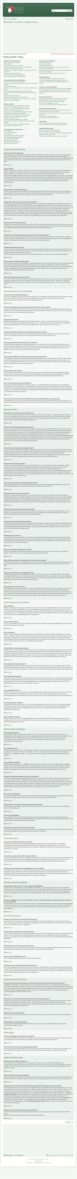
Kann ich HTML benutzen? (10, 132)
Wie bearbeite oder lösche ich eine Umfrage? (15, 113)
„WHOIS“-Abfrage (57, 1089)
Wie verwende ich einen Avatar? (11, 95)
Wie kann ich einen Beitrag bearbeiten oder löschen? (16, 107)
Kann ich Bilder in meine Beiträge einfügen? (14, 135)
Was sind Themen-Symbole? (11, 143)
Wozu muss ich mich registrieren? (12, 62)
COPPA (24, 205)
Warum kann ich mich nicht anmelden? (13, 68)
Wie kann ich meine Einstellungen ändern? (14, 81)
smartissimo (46, 1159)
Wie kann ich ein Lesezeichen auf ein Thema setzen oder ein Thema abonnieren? (55, 113)
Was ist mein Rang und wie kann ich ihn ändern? (15, 97)
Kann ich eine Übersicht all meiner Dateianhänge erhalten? (53, 124)
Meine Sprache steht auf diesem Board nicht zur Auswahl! (18, 91)
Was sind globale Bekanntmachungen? (13, 137)
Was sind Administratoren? (45, 62)
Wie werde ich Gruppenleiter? (46, 68)
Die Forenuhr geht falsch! (10, 86)
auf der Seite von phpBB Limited (37, 1066)
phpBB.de (26, 349)
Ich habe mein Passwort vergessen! (12, 73)
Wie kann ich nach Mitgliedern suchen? (48, 103)
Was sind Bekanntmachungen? (11, 138)
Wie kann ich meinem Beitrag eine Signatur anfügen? (16, 108)
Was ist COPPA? (8, 64)
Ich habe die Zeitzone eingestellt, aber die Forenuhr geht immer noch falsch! (20, 88)
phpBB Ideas (12, 1078)
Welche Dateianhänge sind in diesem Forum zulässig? (52, 123)
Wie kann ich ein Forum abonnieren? (48, 116)
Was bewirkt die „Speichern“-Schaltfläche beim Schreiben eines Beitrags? (19, 121)
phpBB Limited (15, 349)
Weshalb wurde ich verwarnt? (11, 118)
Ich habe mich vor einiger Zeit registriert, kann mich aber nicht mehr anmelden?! (20, 71)
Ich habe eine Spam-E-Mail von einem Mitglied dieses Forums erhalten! (54, 82)
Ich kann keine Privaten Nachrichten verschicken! (51, 78)
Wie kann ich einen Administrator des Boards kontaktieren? (53, 136)
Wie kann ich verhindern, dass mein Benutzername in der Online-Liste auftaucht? (21, 84)
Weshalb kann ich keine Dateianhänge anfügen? (15, 116)
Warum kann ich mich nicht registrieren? (13, 65)
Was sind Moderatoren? (45, 64)
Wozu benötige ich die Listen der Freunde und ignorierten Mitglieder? (55, 88)
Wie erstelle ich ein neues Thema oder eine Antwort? (16, 105)
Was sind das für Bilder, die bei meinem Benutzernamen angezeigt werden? (20, 93)
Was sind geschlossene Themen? (12, 141)
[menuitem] (15, 19)
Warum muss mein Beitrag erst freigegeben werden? (16, 124)
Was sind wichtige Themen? (11, 140)
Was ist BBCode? (8, 131)
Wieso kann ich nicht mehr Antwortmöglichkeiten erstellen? (18, 111)
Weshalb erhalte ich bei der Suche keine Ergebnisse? (52, 100)
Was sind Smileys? (8, 134)
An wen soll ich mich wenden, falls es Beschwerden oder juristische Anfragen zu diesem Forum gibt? (55, 133)
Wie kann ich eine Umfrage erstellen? (13, 110)
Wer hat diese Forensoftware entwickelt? (49, 129)
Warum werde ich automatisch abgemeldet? (14, 74)
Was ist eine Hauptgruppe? (45, 71)
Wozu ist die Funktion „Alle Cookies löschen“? (15, 76)
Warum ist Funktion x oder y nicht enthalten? (50, 131)
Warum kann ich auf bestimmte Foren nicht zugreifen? (17, 114)
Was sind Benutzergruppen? (46, 65)
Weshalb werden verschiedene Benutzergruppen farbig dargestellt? (55, 70)
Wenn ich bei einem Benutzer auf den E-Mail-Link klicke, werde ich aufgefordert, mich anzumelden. (20, 99)
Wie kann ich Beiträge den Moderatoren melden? (15, 119)
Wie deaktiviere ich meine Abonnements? (49, 117)
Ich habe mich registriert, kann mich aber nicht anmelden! (18, 67)
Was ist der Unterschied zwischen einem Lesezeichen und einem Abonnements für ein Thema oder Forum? (55, 110)
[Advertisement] (38, 39)
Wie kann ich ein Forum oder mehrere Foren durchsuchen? (53, 98)
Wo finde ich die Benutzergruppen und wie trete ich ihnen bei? (54, 67)
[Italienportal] (15, 10)
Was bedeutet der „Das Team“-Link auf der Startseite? (52, 73)
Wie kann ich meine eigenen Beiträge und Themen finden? (53, 104)
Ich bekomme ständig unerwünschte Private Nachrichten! (53, 80)
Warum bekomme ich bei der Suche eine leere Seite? (52, 101)
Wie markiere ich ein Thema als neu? (13, 125)
